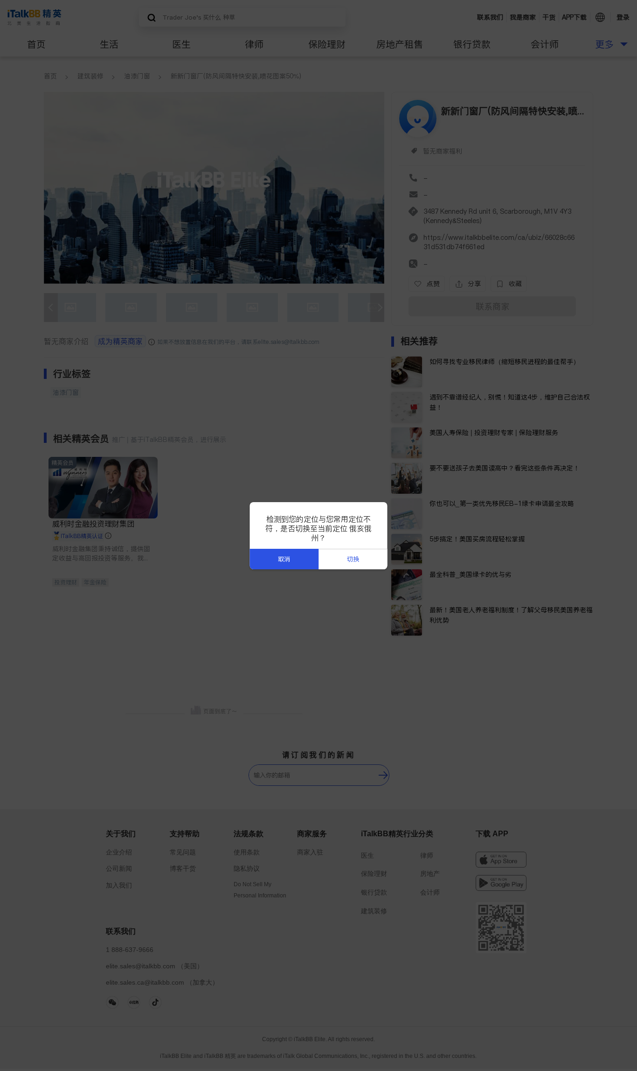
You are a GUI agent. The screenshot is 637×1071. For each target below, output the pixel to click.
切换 (353, 559)
